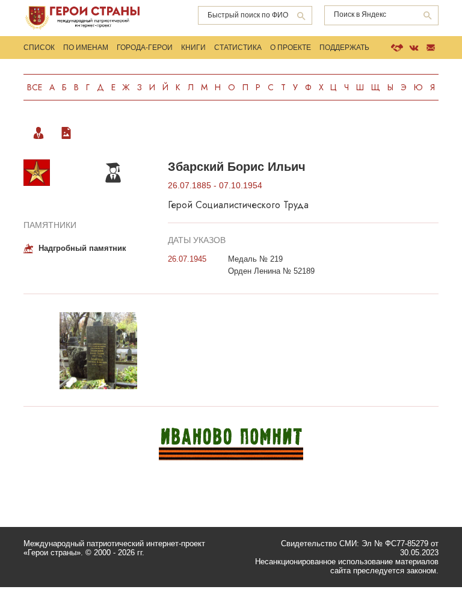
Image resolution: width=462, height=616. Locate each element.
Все (34, 87)
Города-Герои (145, 47)
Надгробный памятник (82, 248)
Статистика (238, 47)
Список (39, 47)
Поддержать (344, 47)
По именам (85, 47)
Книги (193, 47)
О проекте (290, 47)
